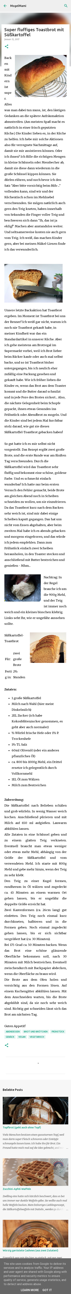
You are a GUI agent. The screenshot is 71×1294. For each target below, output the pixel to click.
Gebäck (10, 1037)
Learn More (30, 1290)
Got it (47, 1290)
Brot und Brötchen (36, 1031)
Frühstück (58, 1031)
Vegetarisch (37, 1037)
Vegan (21, 1037)
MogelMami (18, 5)
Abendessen (13, 1031)
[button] (6, 46)
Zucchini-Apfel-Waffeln (17, 1189)
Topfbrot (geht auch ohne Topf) (22, 1127)
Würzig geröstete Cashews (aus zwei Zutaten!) (30, 1250)
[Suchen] (66, 5)
